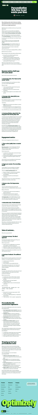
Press (16, 391)
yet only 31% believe (6, 36)
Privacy (11, 413)
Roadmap (2, 389)
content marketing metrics (10, 170)
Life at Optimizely (18, 387)
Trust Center (14, 413)
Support (9, 391)
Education (9, 393)
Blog (9, 387)
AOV (4, 104)
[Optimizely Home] (1, 2)
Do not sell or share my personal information (23, 413)
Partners (27, 1)
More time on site (5, 147)
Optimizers (17, 389)
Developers (22, 1)
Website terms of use (8, 413)
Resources (14, 1)
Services (2, 395)
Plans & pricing (3, 387)
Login (30, 1)
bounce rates (6, 196)
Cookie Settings (30, 413)
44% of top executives (6, 44)
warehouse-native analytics (13, 125)
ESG (17, 413)
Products (4, 1)
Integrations (3, 391)
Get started (34, 2)
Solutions (9, 1)
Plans (19, 1)
